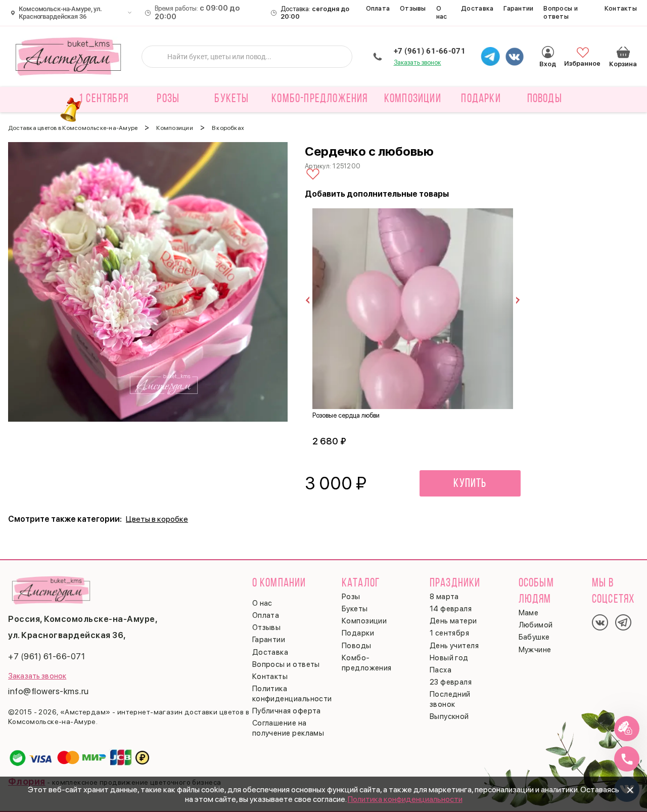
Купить (469, 484)
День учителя (454, 645)
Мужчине (535, 649)
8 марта (444, 596)
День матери (453, 620)
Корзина (623, 52)
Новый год (449, 657)
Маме (529, 612)
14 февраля (451, 608)
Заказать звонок (417, 62)
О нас (441, 12)
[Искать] (157, 56)
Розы (351, 596)
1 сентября (103, 99)
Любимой (536, 624)
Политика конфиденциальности (405, 799)
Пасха (440, 669)
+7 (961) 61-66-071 (430, 51)
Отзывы (413, 8)
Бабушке (534, 637)
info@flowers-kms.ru (48, 691)
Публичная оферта (286, 710)
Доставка (477, 8)
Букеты (355, 608)
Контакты (621, 8)
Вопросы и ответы (560, 12)
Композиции (364, 620)
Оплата (378, 8)
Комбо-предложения (319, 99)
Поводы (357, 645)
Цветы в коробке (157, 519)
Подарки (358, 633)
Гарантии (518, 8)
